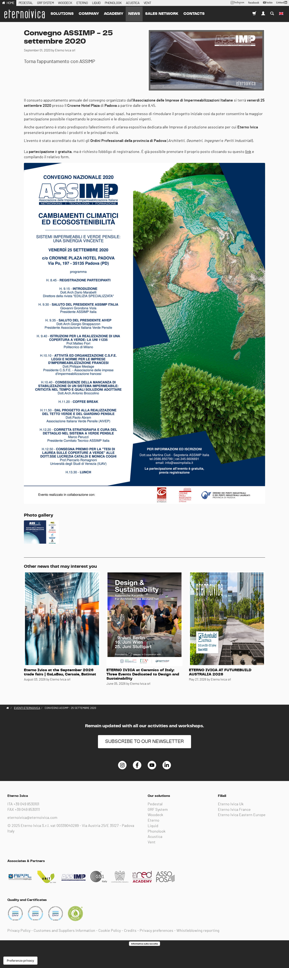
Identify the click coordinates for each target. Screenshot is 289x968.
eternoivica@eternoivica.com (32, 818)
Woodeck (155, 815)
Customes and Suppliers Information (64, 931)
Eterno (153, 820)
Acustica (155, 837)
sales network (161, 14)
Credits (130, 931)
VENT (147, 3)
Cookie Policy (109, 931)
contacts (194, 14)
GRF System (158, 810)
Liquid (153, 826)
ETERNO (82, 3)
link (248, 152)
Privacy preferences (156, 931)
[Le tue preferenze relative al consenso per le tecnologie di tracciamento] (20, 961)
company (89, 14)
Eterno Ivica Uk (231, 804)
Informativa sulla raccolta (144, 943)
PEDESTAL (26, 3)
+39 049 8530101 (26, 804)
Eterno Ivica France (234, 810)
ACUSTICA (132, 3)
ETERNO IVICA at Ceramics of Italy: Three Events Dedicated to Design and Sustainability (142, 674)
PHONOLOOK (113, 3)
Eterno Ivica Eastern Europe (242, 815)
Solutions (62, 14)
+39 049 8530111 (27, 810)
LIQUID (96, 3)
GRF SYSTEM (45, 3)
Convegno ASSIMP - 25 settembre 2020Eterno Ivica (24, 14)
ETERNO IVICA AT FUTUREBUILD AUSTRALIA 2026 (220, 672)
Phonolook (156, 831)
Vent (152, 842)
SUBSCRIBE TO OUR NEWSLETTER (144, 741)
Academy (113, 14)
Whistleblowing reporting (197, 931)
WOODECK (65, 3)
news (134, 14)
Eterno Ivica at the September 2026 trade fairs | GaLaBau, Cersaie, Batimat (60, 672)
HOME (10, 3)
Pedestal (155, 804)
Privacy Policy (18, 931)
